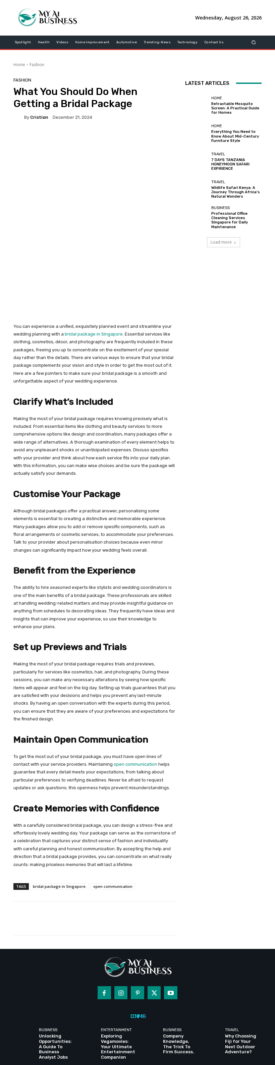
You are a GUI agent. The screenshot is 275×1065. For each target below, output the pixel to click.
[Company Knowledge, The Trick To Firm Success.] (149, 1037)
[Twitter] (154, 993)
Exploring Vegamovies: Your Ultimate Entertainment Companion (118, 1046)
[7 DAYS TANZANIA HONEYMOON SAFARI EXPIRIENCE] (196, 161)
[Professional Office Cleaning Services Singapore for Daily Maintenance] (196, 217)
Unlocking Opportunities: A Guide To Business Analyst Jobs (55, 1046)
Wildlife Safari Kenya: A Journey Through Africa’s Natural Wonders (235, 192)
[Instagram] (121, 993)
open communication (135, 764)
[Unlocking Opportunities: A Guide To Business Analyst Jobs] (25, 1037)
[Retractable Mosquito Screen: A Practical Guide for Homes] (196, 105)
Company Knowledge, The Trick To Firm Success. (178, 1043)
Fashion (37, 64)
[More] (237, 918)
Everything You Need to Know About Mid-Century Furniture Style (235, 136)
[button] (253, 42)
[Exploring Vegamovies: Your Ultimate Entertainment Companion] (87, 1037)
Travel (218, 154)
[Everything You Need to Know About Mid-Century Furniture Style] (196, 133)
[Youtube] (170, 993)
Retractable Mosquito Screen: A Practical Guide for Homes (235, 108)
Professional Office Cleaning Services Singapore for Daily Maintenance (229, 220)
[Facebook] (104, 993)
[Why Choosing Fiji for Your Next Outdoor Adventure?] (211, 1037)
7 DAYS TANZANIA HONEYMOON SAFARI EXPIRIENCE (230, 164)
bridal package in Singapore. (60, 886)
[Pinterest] (137, 993)
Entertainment (116, 1030)
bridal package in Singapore (94, 334)
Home (19, 64)
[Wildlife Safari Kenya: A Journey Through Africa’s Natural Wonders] (196, 189)
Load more (221, 242)
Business (220, 208)
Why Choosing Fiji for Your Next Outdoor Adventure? (240, 1043)
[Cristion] (18, 117)
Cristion (39, 117)
